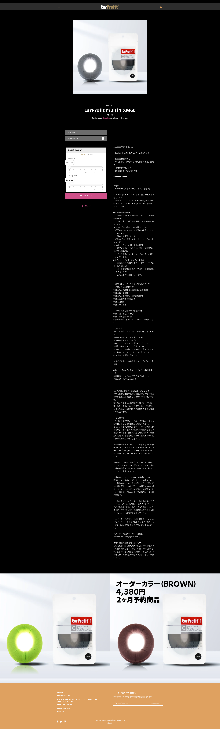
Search (60, 693)
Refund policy (63, 708)
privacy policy (63, 696)
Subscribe (155, 703)
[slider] (69, 167)
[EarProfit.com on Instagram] (65, 721)
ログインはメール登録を (124, 692)
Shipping (106, 118)
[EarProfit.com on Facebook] (57, 721)
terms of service (64, 705)
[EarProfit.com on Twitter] (61, 721)
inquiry (60, 712)
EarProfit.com (112, 720)
